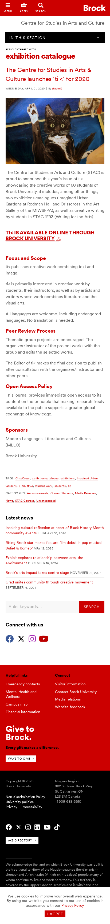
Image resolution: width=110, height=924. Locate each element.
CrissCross (22, 478)
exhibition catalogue (45, 478)
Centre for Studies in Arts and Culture (62, 23)
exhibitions (68, 478)
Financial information (23, 712)
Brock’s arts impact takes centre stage (37, 572)
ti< (69, 486)
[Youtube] (43, 638)
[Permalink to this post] (55, 162)
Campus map (17, 704)
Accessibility (32, 807)
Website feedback (70, 706)
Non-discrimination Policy (25, 797)
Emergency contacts (23, 684)
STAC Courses (24, 500)
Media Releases (85, 493)
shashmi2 (57, 88)
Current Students (61, 493)
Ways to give (19, 758)
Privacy (11, 807)
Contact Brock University (76, 691)
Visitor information (70, 684)
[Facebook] (10, 638)
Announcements (37, 493)
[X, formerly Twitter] (21, 638)
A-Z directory (20, 840)
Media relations (68, 699)
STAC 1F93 (26, 486)
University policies (20, 802)
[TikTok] (57, 827)
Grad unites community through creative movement (49, 582)
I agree (55, 914)
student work (43, 486)
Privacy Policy (72, 905)
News (9, 500)
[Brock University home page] (94, 8)
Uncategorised (46, 500)
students (60, 486)
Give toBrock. (20, 733)
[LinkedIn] (37, 827)
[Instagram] (32, 638)
